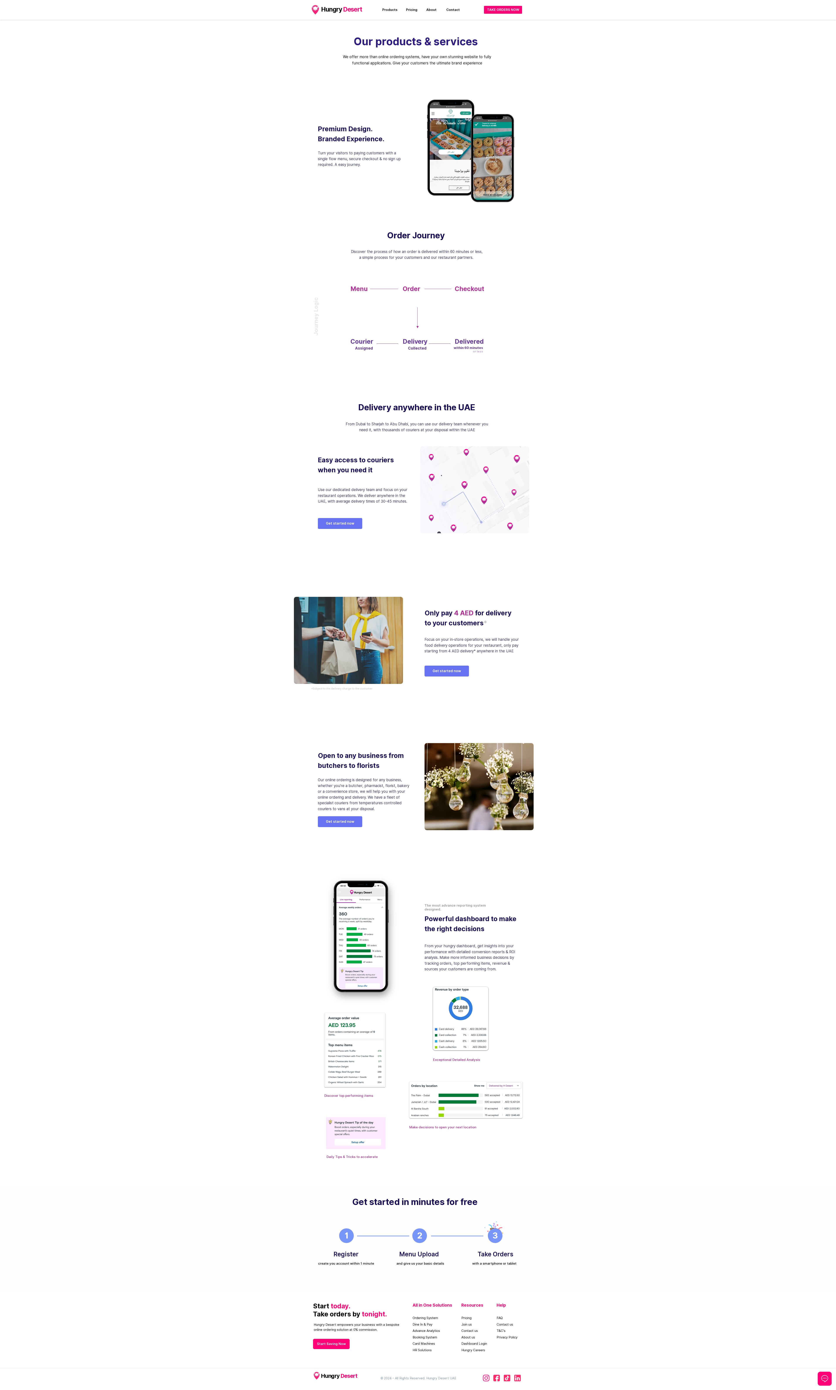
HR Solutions (422, 1350)
